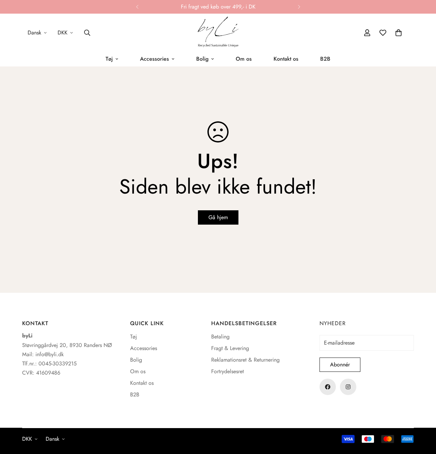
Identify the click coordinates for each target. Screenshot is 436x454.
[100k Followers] (348, 387)
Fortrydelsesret (227, 371)
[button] (398, 33)
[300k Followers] (328, 387)
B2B (325, 59)
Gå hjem (218, 217)
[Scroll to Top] (423, 417)
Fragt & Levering (230, 348)
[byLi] (218, 32)
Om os (244, 59)
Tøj (109, 59)
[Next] (299, 7)
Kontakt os (286, 59)
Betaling (220, 336)
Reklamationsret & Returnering (245, 360)
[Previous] (137, 7)
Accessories (154, 59)
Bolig (202, 59)
